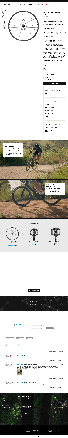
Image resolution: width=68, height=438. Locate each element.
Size (44, 72)
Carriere (3, 400)
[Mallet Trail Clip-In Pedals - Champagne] (55, 244)
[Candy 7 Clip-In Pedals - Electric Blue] (32, 244)
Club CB (34, 4)
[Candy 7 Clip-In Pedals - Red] (33, 244)
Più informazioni (35, 368)
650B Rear (53, 74)
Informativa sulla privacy (6, 407)
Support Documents (34, 304)
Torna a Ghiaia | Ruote (35, 290)
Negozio (25, 4)
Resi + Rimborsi (4, 403)
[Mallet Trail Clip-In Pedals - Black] (54, 244)
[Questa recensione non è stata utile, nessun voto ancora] (61, 351)
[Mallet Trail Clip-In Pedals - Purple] (57, 244)
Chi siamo (3, 396)
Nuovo (21, 4)
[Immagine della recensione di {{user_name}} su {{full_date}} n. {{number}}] (19, 372)
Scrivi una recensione (50, 328)
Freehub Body (45, 77)
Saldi (47, 4)
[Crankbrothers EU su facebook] (19, 413)
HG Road (49, 79)
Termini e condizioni (5, 405)
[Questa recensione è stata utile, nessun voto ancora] (59, 351)
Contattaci (3, 398)
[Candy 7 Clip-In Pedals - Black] (35, 244)
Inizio (44, 10)
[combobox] (19, 338)
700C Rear (46, 74)
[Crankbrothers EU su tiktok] (23, 413)
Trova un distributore (55, 83)
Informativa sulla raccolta (34, 436)
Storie (39, 4)
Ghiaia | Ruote (48, 10)
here (58, 57)
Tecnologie (30, 4)
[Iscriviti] (32, 410)
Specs (55, 87)
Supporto (43, 4)
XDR (45, 79)
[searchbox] (9, 338)
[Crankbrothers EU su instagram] (21, 413)
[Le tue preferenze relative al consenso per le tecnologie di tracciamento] (66, 436)
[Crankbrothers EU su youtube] (26, 413)
